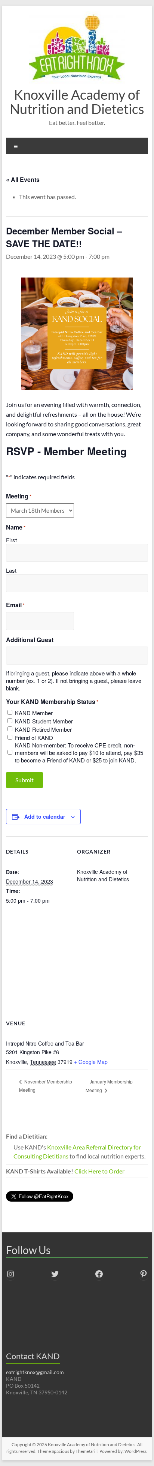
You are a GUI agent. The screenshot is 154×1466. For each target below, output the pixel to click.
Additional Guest (29, 640)
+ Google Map (91, 1061)
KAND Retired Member (43, 729)
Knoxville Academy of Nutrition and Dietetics (77, 101)
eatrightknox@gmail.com (35, 1372)
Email (15, 605)
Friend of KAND (34, 737)
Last (11, 570)
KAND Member (34, 713)
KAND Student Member (44, 721)
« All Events (23, 179)
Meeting (18, 496)
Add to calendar (44, 816)
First (11, 540)
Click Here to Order (99, 1171)
